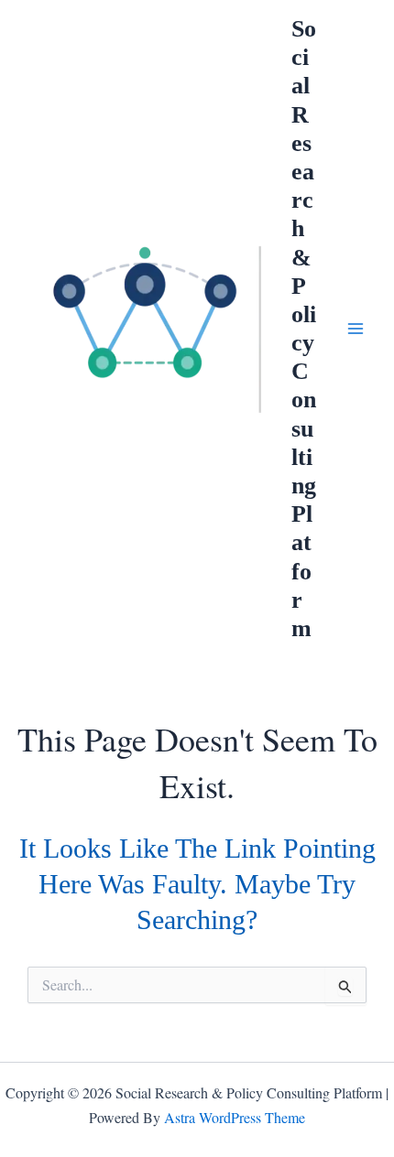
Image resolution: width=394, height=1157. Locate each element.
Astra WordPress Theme (234, 1117)
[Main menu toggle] (355, 328)
